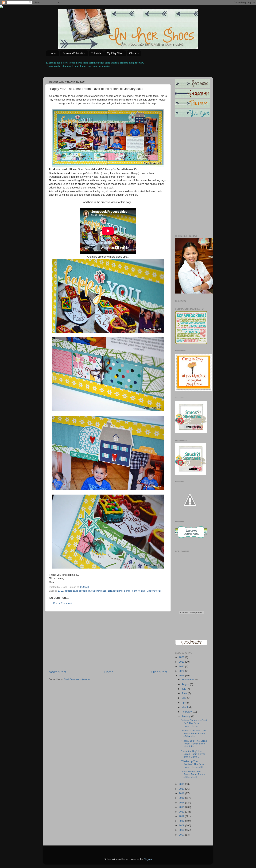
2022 (182, 666)
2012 (182, 811)
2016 (182, 793)
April (184, 702)
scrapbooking (115, 590)
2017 (182, 789)
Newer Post (57, 672)
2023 (182, 662)
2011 (182, 816)
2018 (182, 784)
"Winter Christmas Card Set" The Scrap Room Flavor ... (194, 723)
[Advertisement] (108, 640)
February (187, 711)
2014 (182, 802)
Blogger (147, 859)
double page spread (76, 590)
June (185, 693)
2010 (182, 821)
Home (52, 53)
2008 (182, 830)
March (185, 707)
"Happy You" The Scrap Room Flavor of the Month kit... (194, 744)
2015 (182, 798)
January (186, 716)
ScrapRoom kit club (134, 590)
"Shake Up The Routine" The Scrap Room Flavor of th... (193, 764)
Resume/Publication (74, 53)
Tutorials (96, 53)
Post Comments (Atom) (77, 679)
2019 (60, 590)
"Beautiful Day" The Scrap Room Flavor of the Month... (193, 754)
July (184, 689)
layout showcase (97, 590)
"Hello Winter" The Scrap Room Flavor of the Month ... (193, 774)
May (184, 698)
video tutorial (154, 590)
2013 (182, 807)
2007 (182, 834)
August (186, 684)
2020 (182, 671)
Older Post (159, 672)
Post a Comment (62, 603)
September (188, 679)
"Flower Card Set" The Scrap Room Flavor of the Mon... (193, 733)
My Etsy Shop (115, 53)
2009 (182, 825)
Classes (134, 53)
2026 (182, 657)
